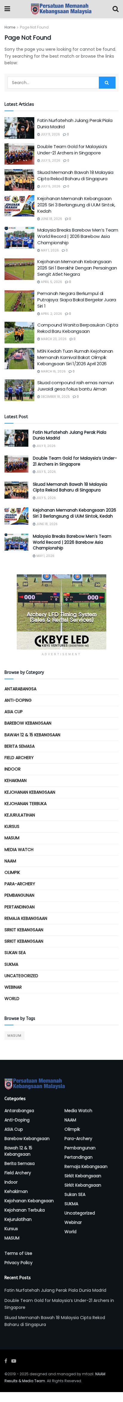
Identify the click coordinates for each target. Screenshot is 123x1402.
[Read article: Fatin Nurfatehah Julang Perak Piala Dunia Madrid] (19, 128)
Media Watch (18, 850)
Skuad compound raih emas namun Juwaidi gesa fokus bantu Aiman (75, 385)
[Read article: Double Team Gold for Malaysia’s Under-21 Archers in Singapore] (19, 154)
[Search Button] (116, 9)
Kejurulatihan (19, 815)
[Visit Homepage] (61, 9)
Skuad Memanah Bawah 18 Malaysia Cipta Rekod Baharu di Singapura (75, 175)
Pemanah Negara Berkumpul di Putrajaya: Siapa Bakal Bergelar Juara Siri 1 (76, 299)
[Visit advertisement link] (61, 611)
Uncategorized (21, 976)
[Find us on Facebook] (5, 1361)
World (11, 999)
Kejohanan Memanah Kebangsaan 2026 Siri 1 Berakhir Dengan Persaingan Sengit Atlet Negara (77, 267)
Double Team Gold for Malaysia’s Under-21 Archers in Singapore (72, 149)
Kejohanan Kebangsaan (29, 792)
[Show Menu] (7, 9)
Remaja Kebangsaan (25, 918)
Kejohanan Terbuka (25, 804)
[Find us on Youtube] (13, 1361)
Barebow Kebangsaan (27, 723)
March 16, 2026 (53, 371)
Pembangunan (19, 895)
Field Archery (19, 758)
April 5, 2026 (51, 282)
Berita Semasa (19, 746)
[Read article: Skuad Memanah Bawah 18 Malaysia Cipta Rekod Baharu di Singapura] (19, 180)
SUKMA (11, 964)
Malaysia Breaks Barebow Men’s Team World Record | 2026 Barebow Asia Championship (77, 236)
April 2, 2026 (51, 314)
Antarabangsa (20, 689)
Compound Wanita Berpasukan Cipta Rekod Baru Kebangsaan (77, 328)
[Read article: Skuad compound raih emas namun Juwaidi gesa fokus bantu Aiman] (19, 390)
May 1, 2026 (49, 250)
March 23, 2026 (53, 339)
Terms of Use (18, 1253)
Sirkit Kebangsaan (23, 930)
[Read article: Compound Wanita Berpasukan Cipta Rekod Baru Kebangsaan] (19, 332)
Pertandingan (19, 907)
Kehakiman (15, 780)
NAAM (10, 861)
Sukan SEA (15, 953)
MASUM (11, 838)
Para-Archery (19, 884)
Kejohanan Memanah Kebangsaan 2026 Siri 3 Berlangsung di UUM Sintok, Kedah (76, 204)
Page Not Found (34, 27)
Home (9, 27)
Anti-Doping (18, 700)
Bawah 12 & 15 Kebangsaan (32, 735)
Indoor (12, 769)
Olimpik (12, 872)
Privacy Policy (18, 1263)
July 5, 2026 (50, 160)
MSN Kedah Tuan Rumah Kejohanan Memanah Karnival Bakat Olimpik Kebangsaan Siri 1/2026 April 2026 (75, 357)
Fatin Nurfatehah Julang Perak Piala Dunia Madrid (69, 435)
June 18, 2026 (51, 219)
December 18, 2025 (55, 396)
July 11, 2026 (50, 134)
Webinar (13, 987)
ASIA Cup (13, 712)
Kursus (11, 826)
